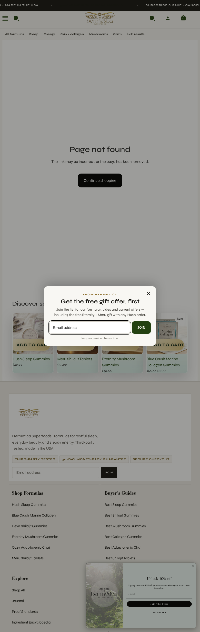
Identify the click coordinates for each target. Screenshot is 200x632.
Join (141, 327)
